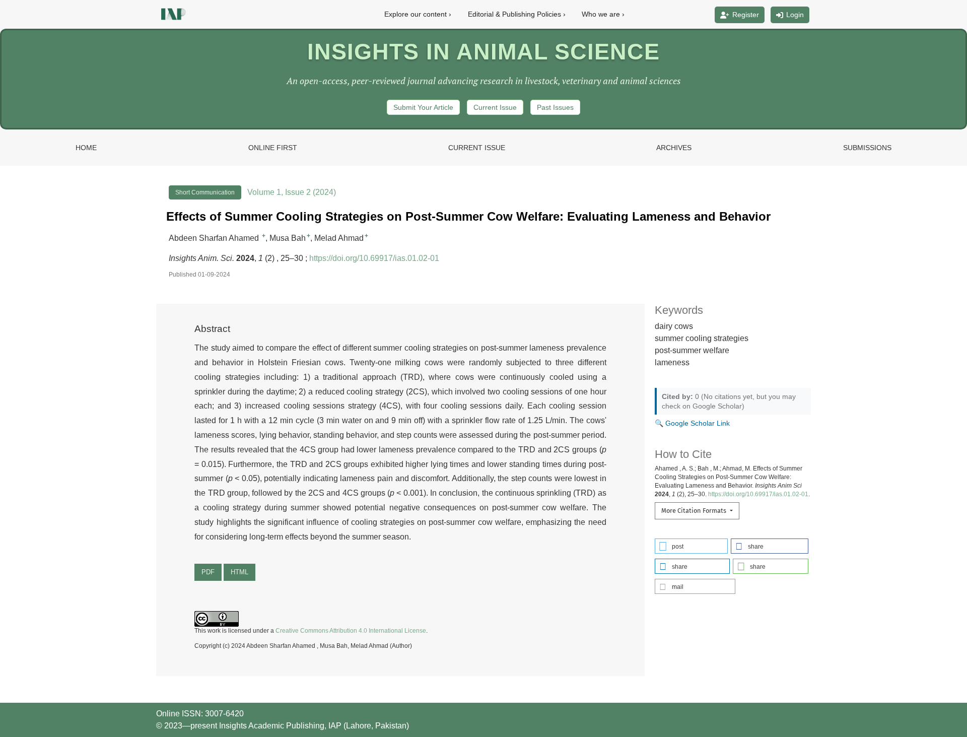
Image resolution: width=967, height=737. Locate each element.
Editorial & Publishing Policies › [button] (517, 14)
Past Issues (555, 107)
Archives (674, 148)
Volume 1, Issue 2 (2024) (291, 192)
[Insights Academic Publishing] (172, 14)
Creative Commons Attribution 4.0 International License (350, 631)
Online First (272, 148)
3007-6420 (224, 713)
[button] (691, 546)
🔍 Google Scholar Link (692, 423)
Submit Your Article (423, 107)
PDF (208, 572)
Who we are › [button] (603, 14)
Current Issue (495, 107)
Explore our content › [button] (417, 14)
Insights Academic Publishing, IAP (281, 725)
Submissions (867, 148)
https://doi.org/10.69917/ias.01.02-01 (374, 258)
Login (795, 15)
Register (745, 15)
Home (86, 148)
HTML (239, 572)
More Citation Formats (694, 510)
